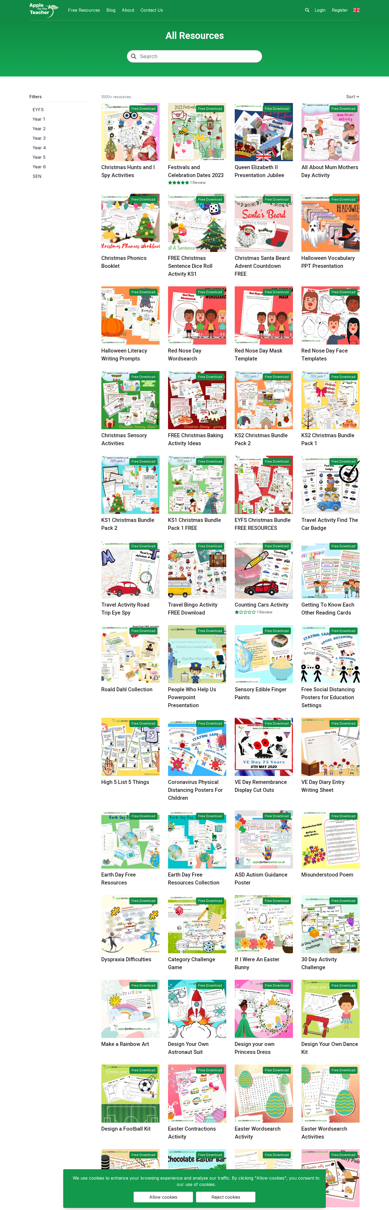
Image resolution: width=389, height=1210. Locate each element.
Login (320, 10)
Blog (110, 10)
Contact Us (152, 10)
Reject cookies (225, 1197)
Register (340, 10)
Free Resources (84, 10)
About (128, 10)
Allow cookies (163, 1197)
